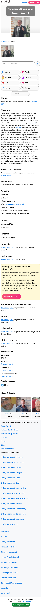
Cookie (3, 441)
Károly (7, 414)
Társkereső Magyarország (11, 583)
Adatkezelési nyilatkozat (9, 434)
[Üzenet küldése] (37, 63)
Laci (22, 414)
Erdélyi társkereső (8, 542)
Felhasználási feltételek (9, 430)
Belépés (24, 2)
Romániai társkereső (9, 547)
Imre (38, 414)
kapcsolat (32, 123)
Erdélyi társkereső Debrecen (12, 462)
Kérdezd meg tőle (7, 247)
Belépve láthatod (7, 364)
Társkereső (5, 537)
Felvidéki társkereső (9, 562)
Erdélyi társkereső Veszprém (12, 519)
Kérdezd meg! (6, 175)
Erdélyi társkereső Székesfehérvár (14, 498)
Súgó (3, 445)
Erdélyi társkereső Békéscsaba (13, 514)
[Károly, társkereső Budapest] (8, 404)
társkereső (5, 531)
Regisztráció (34, 2)
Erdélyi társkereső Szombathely (13, 509)
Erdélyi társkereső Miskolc (11, 467)
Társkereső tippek (7, 449)
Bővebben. (27, 602)
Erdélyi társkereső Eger (10, 524)
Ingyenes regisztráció (11, 296)
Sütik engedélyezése (21, 605)
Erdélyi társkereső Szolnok (11, 504)
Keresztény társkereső (10, 557)
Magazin (4, 588)
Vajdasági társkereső (9, 573)
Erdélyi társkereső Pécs (10, 478)
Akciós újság (6, 593)
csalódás (18, 128)
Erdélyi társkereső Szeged (11, 473)
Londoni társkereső (8, 578)
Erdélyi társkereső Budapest (12, 457)
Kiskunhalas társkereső (15, 204)
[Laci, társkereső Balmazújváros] (23, 404)
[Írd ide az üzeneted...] (18, 63)
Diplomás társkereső (9, 552)
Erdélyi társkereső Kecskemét (13, 493)
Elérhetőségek (6, 426)
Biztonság (4, 437)
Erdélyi (5, 2)
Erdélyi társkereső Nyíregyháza (13, 488)
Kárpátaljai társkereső (9, 568)
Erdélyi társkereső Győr (10, 483)
